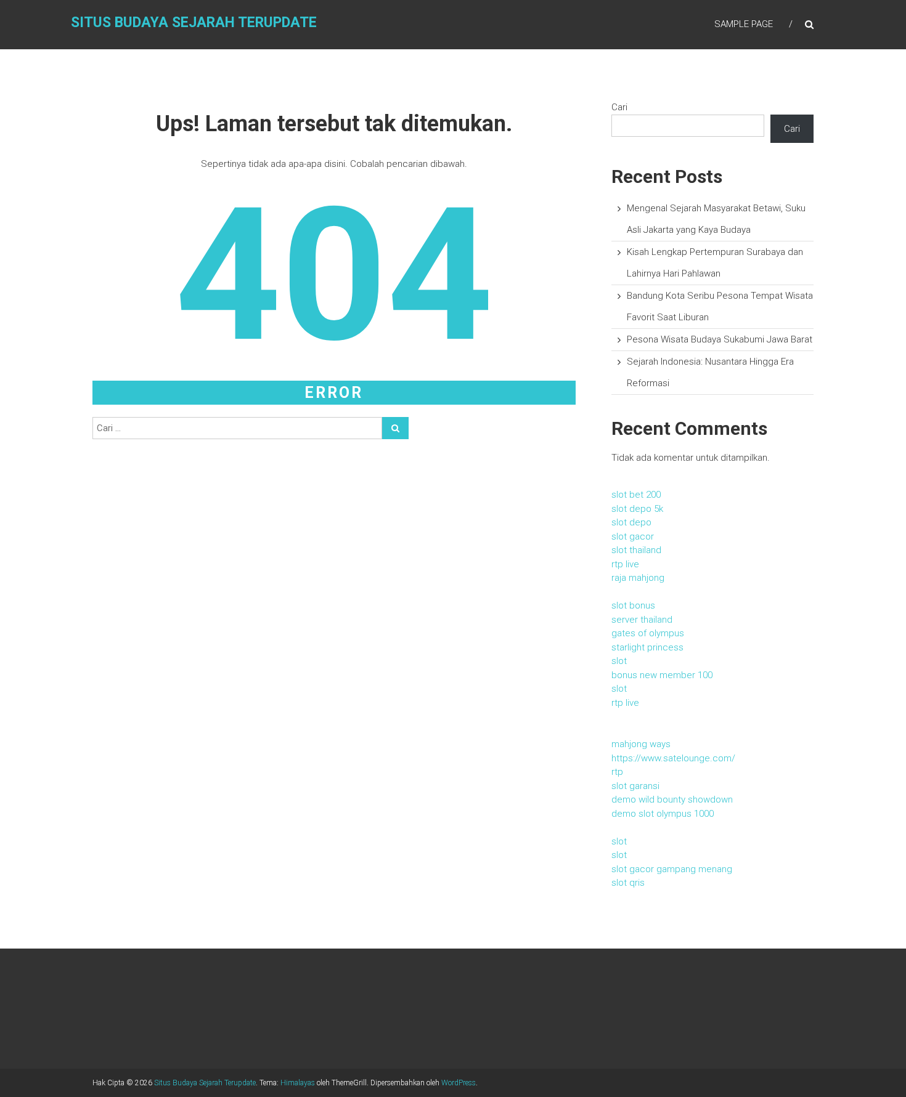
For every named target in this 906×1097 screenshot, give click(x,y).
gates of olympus (647, 633)
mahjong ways (641, 744)
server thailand (641, 619)
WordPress (458, 1083)
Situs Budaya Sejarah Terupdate (194, 22)
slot (619, 660)
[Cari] (395, 428)
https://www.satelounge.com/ (673, 758)
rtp (617, 771)
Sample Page (743, 24)
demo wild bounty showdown (672, 799)
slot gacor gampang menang (671, 869)
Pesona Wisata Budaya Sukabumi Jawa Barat (719, 339)
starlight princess (647, 647)
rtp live (625, 564)
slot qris (628, 882)
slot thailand (636, 550)
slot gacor (632, 536)
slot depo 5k (637, 508)
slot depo (631, 522)
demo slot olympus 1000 (662, 813)
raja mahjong (637, 577)
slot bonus (633, 605)
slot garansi (635, 785)
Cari (619, 107)
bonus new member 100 (661, 675)
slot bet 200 (636, 494)
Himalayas (297, 1083)
